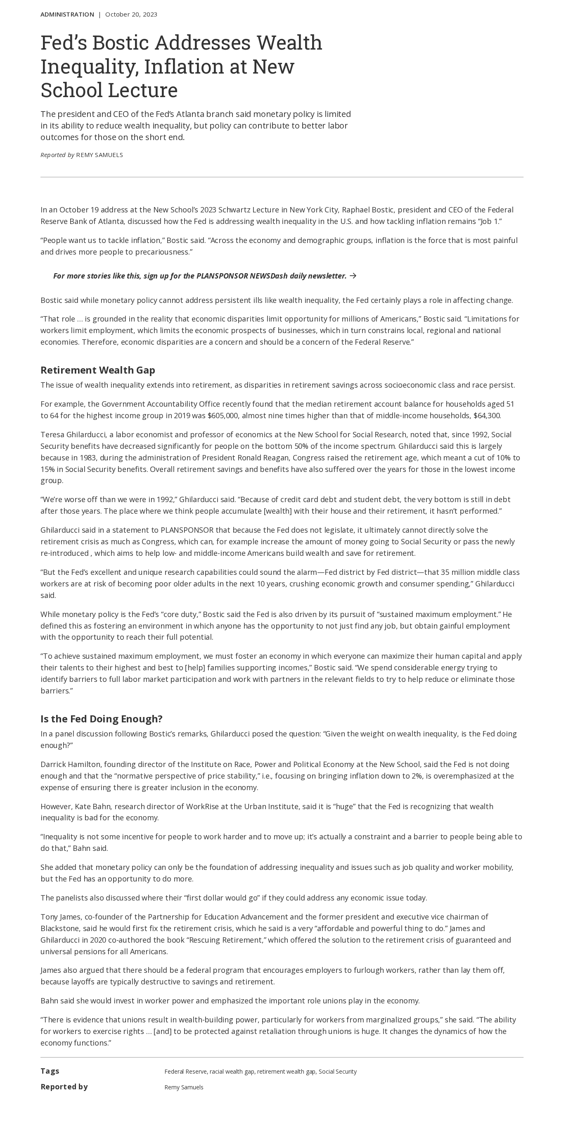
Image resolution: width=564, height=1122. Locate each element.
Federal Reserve (185, 1071)
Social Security (338, 1071)
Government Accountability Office (161, 404)
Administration (67, 14)
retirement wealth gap (286, 1071)
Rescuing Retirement (225, 940)
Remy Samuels (99, 154)
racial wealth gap (232, 1071)
